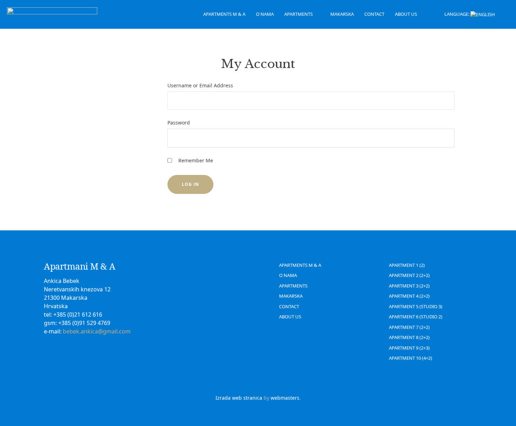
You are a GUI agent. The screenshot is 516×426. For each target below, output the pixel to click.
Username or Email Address (200, 85)
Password (178, 122)
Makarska (342, 14)
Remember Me (195, 160)
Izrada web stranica (239, 397)
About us (406, 14)
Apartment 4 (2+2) (409, 296)
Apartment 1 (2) (407, 265)
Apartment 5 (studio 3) (415, 306)
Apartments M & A (224, 14)
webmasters (285, 397)
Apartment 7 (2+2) (409, 327)
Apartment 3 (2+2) (409, 286)
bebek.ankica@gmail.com (97, 331)
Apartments (298, 14)
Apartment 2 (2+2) (409, 275)
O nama (265, 14)
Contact (374, 14)
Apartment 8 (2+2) (409, 337)
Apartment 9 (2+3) (409, 348)
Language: (457, 14)
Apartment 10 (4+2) (410, 358)
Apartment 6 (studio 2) (415, 316)
